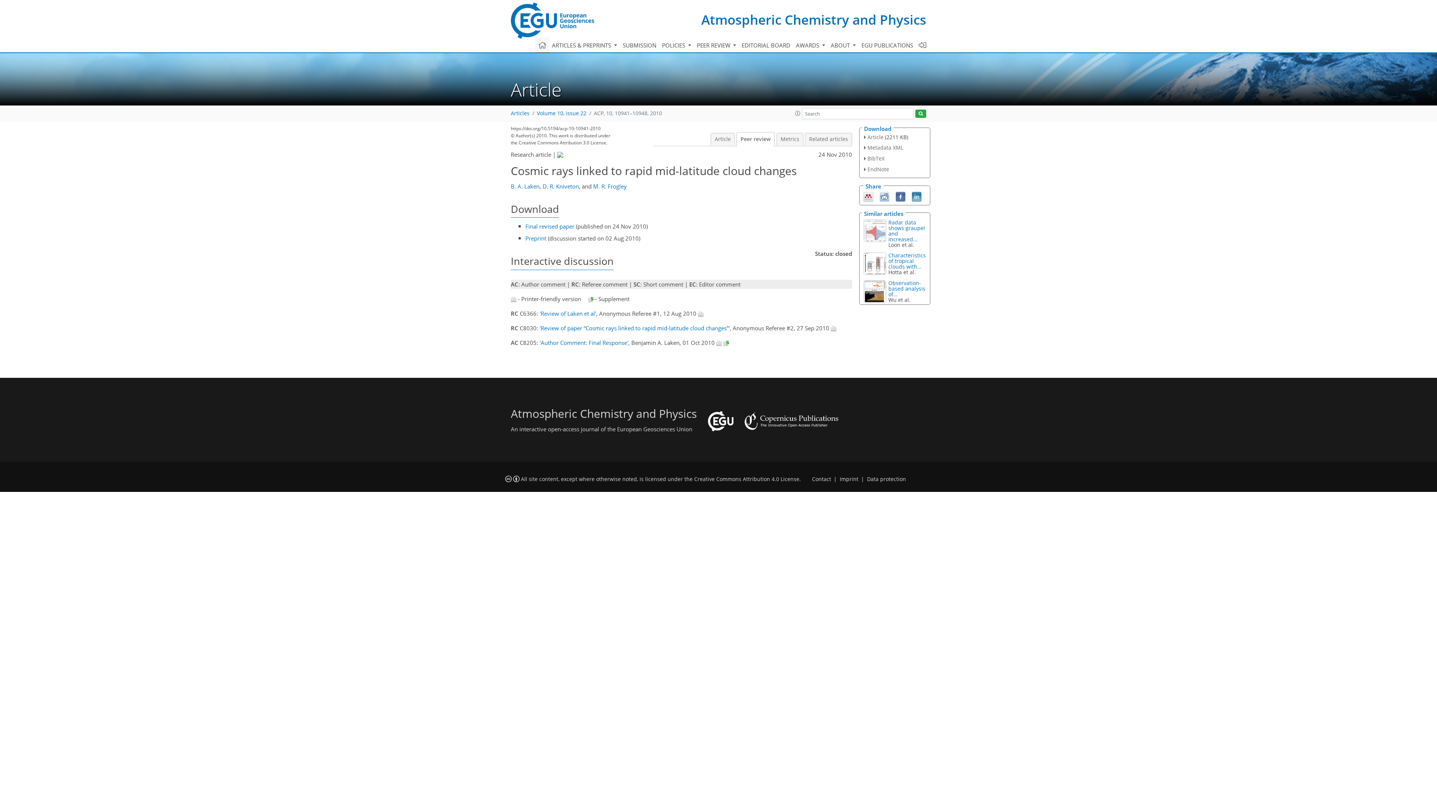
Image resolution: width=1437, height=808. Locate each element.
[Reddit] (884, 196)
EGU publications (887, 45)
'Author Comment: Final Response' (584, 342)
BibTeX (876, 158)
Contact (821, 479)
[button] (797, 113)
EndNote (878, 169)
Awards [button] (808, 45)
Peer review (756, 139)
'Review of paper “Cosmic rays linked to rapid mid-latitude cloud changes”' (635, 328)
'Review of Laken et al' (568, 313)
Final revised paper (549, 226)
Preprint (535, 238)
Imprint (849, 479)
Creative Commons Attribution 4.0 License (746, 479)
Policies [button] (674, 45)
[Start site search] (920, 114)
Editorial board (766, 45)
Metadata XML (885, 147)
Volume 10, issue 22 (561, 113)
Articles (520, 113)
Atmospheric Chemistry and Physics (813, 19)
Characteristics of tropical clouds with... (907, 261)
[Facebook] (901, 196)
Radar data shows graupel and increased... (906, 231)
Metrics (790, 139)
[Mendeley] (868, 196)
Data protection (886, 479)
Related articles (828, 139)
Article (723, 139)
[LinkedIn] (917, 196)
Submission (639, 45)
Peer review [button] (714, 45)
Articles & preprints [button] (582, 45)
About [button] (841, 45)
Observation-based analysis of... (906, 288)
